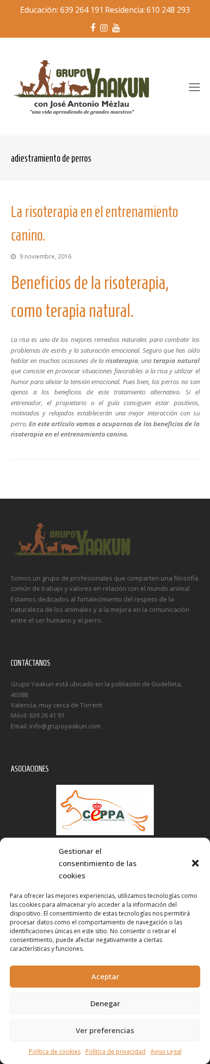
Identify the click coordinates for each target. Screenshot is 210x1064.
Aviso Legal (166, 1051)
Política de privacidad (115, 1051)
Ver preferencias (105, 1030)
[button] (195, 863)
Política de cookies (55, 1051)
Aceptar (105, 976)
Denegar (105, 1003)
